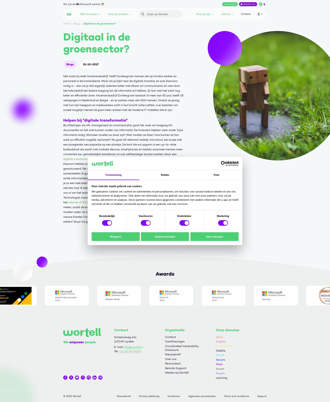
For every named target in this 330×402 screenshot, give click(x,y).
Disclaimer (174, 396)
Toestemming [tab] (113, 174)
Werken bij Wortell (177, 372)
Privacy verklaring (149, 396)
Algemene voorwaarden (202, 396)
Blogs (70, 64)
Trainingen (230, 4)
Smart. (220, 368)
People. (220, 373)
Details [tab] (165, 174)
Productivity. (224, 346)
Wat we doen (88, 14)
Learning (221, 377)
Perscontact (173, 363)
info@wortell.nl (133, 347)
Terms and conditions (236, 396)
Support (262, 396)
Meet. (219, 364)
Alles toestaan (214, 236)
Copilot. (221, 341)
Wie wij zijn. (203, 14)
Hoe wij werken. (118, 14)
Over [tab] (216, 174)
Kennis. (226, 14)
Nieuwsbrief (172, 354)
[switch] (146, 223)
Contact (246, 14)
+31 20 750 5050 (130, 351)
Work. (219, 337)
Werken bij (249, 4)
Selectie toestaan (165, 236)
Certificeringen (175, 341)
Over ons (171, 359)
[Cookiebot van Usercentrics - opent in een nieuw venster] (223, 163)
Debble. (221, 350)
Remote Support (175, 368)
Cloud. (220, 355)
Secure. (221, 359)
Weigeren (115, 236)
